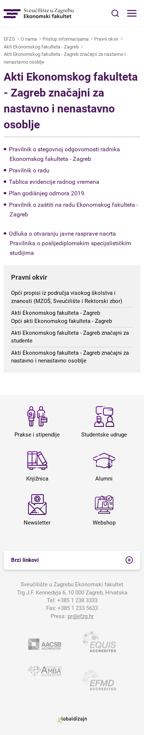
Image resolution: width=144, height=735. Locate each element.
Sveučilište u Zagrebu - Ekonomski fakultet (39, 13)
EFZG (9, 39)
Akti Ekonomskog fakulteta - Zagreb (41, 47)
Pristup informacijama (65, 39)
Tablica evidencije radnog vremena (54, 181)
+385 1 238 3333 (77, 600)
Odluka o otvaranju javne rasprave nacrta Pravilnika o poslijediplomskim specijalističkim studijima (70, 243)
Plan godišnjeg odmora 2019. (47, 193)
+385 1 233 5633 (78, 608)
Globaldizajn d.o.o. (72, 719)
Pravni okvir (106, 39)
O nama (29, 39)
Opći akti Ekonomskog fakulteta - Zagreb (61, 321)
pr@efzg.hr (81, 616)
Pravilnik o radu (29, 170)
